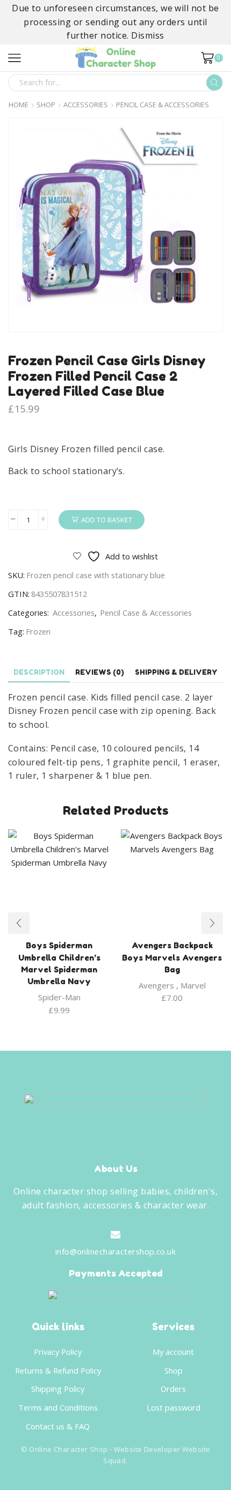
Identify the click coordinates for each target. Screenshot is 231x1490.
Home (18, 104)
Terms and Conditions (58, 1407)
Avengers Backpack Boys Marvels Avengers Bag (172, 957)
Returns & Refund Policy (58, 1370)
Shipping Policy (57, 1388)
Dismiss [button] (147, 35)
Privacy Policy (58, 1351)
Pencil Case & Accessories (162, 104)
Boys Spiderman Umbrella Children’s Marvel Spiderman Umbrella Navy (59, 963)
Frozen (38, 631)
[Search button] (214, 83)
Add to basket (106, 520)
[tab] (39, 672)
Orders (173, 1388)
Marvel (193, 985)
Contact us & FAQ (58, 1426)
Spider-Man (59, 997)
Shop (46, 104)
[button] (19, 923)
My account (173, 1351)
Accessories (85, 104)
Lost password (173, 1407)
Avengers (156, 985)
